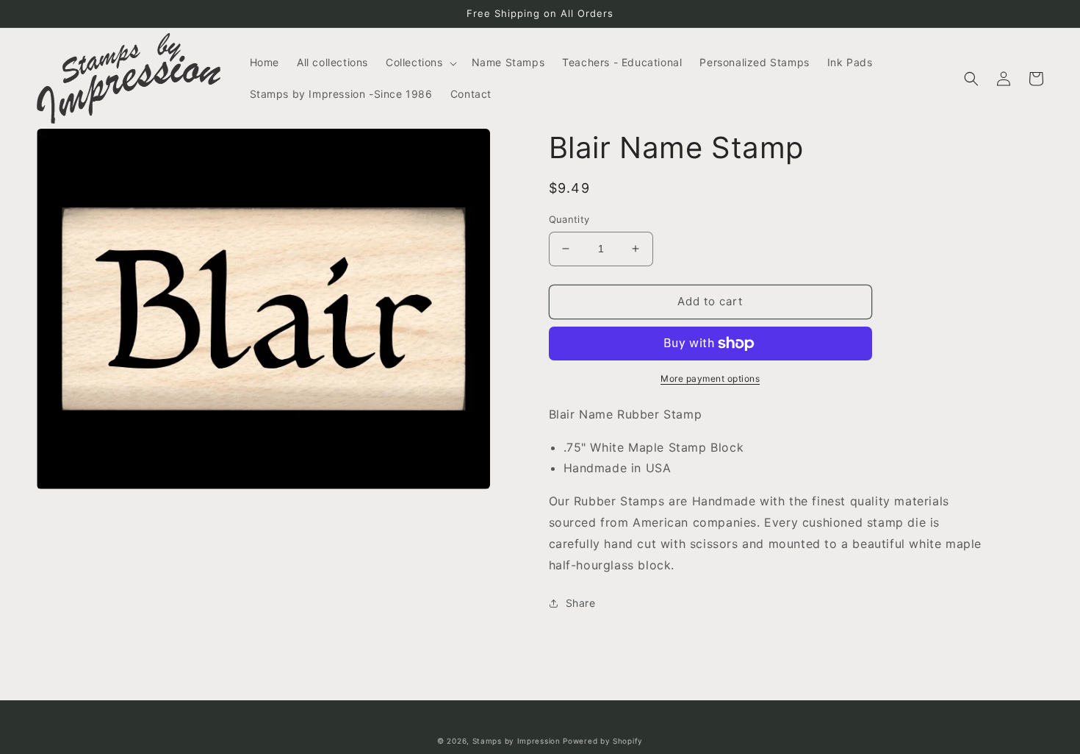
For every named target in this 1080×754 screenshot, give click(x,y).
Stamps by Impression (516, 740)
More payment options (710, 378)
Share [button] (581, 603)
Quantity (569, 219)
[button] (420, 62)
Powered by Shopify (603, 740)
